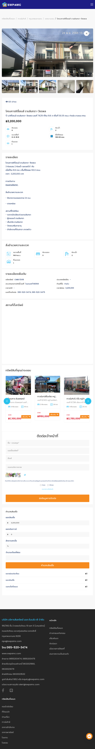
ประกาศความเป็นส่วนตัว (47, 489)
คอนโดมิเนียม (7, 706)
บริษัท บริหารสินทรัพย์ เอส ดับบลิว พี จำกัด (23, 619)
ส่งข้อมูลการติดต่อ (47, 498)
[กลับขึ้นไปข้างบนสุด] (89, 743)
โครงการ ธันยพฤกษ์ (16, 398)
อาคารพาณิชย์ (8, 732)
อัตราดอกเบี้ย (11, 540)
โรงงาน (5, 737)
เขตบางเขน (49, 18)
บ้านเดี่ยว (5, 717)
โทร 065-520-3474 (14, 647)
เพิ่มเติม (25, 417)
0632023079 (8, 669)
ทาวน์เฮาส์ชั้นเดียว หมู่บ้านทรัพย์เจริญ (52, 396)
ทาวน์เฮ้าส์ (22, 18)
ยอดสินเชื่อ (10, 517)
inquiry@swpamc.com (33, 679)
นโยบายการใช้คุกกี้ (57, 648)
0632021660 (29, 663)
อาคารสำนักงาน (8, 727)
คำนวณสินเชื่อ (47, 565)
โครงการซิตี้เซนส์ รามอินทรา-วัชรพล (72, 18)
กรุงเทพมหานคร (35, 18)
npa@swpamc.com (12, 641)
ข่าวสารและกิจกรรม (57, 633)
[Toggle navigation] (92, 4)
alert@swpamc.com (29, 684)
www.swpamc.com (11, 653)
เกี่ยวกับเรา (53, 638)
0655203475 (29, 658)
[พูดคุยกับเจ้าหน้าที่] (89, 736)
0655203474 (15, 658)
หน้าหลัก (52, 620)
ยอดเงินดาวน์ (11, 529)
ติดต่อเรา (53, 643)
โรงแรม (5, 742)
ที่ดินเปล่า (6, 711)
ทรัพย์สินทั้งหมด (8, 18)
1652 (15, 679)
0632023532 (19, 674)
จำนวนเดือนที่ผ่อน (13, 552)
